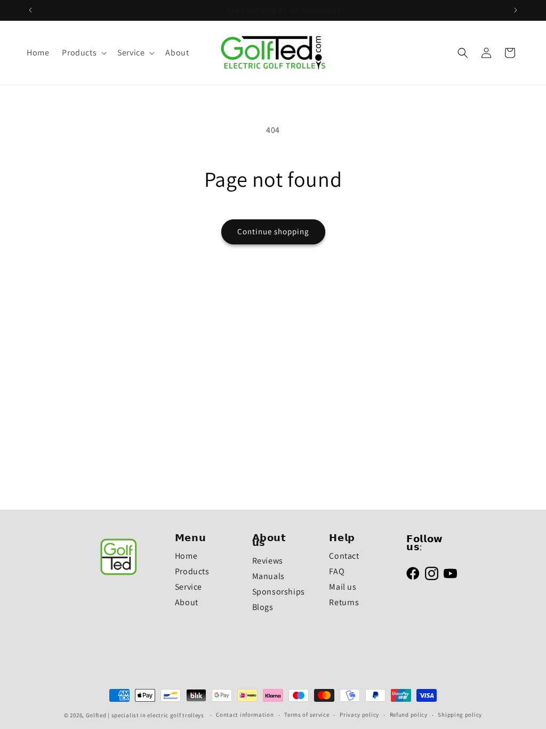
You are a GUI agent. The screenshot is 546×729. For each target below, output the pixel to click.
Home (186, 555)
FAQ (336, 571)
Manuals (268, 576)
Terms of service (306, 714)
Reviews (267, 560)
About (186, 602)
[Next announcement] (515, 10)
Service (188, 586)
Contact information (245, 714)
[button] (83, 53)
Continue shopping (273, 231)
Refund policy (409, 714)
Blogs (263, 607)
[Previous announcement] (30, 10)
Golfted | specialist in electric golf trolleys (145, 715)
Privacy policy (359, 714)
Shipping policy (460, 714)
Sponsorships (278, 591)
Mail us (342, 586)
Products (192, 571)
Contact (344, 555)
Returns (344, 602)
